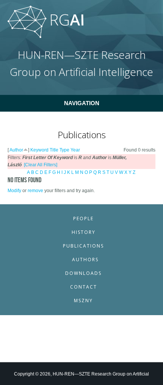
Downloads (83, 273)
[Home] (45, 36)
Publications (83, 246)
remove (35, 190)
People (83, 218)
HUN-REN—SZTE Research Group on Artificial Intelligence (81, 63)
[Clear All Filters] (40, 164)
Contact (83, 287)
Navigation (81, 103)
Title (54, 150)
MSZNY (83, 300)
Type (64, 150)
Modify (14, 190)
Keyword (39, 150)
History (84, 232)
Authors (85, 259)
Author (16, 150)
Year (75, 150)
